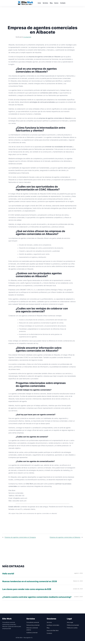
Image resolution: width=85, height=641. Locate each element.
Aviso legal (70, 622)
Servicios (49, 622)
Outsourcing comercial (32, 625)
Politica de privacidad (73, 625)
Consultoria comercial (32, 622)
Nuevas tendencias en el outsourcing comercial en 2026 (29, 581)
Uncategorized (27, 37)
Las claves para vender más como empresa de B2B (26, 589)
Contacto (49, 633)
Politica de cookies (72, 628)
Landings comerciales (53, 625)
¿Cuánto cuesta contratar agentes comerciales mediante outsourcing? (36, 597)
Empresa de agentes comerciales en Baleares (65, 537)
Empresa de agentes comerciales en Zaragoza (20, 537)
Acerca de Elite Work (53, 630)
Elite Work (25, 3)
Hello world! (8, 574)
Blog (48, 628)
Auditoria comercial (31, 632)
